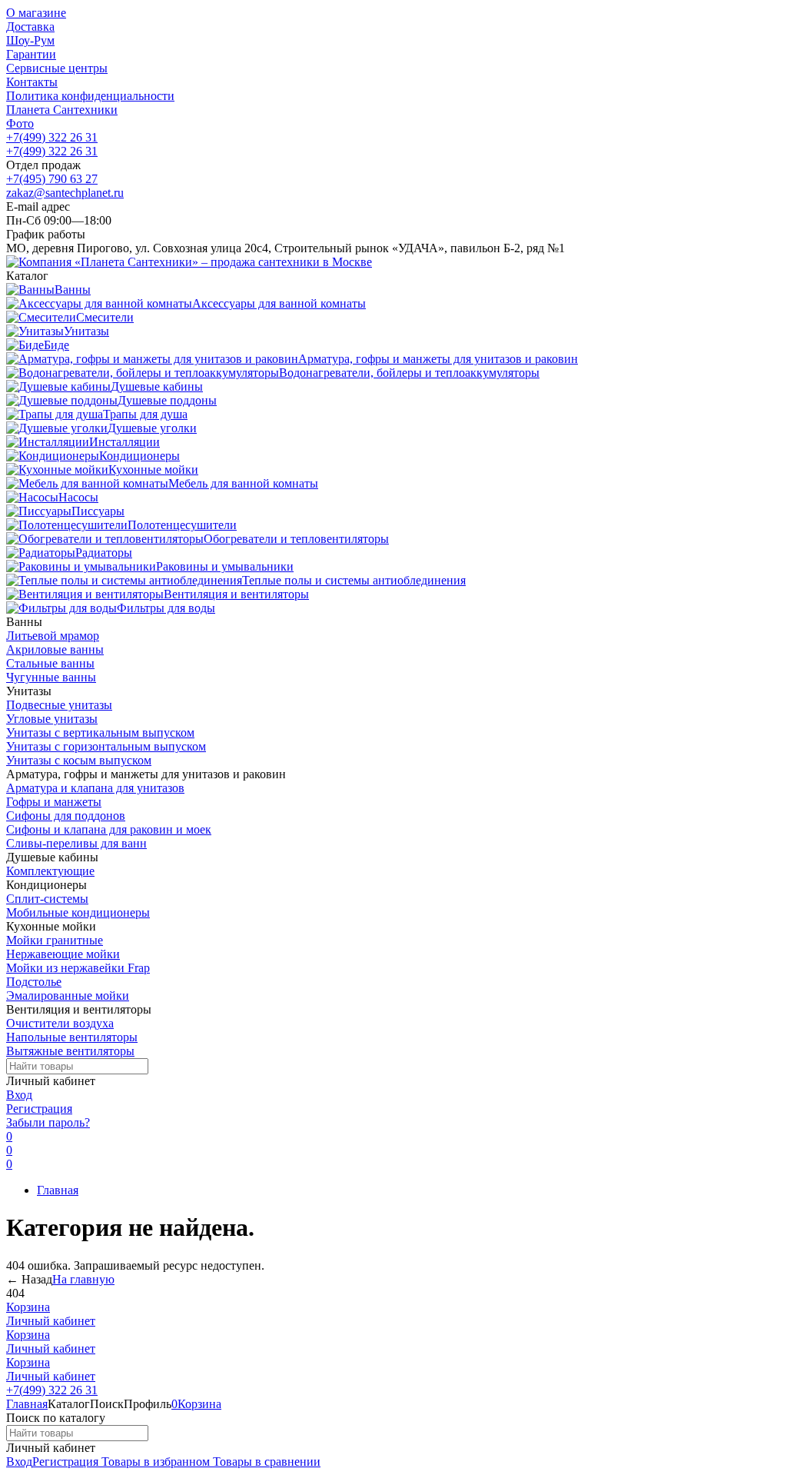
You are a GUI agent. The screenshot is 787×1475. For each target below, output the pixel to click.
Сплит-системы (47, 898)
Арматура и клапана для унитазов (95, 787)
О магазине (36, 12)
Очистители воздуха (60, 1023)
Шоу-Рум (30, 40)
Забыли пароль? (48, 1122)
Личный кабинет (50, 1320)
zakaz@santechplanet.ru (65, 192)
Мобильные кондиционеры (78, 912)
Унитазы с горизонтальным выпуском (106, 746)
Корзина (28, 1307)
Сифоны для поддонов (65, 815)
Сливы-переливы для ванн (76, 843)
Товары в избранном (154, 1461)
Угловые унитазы (52, 718)
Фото (20, 123)
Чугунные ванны (51, 677)
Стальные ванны (50, 663)
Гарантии (31, 54)
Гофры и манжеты (53, 801)
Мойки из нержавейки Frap (78, 967)
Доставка (30, 26)
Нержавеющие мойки (63, 954)
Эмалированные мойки (67, 995)
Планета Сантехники (62, 109)
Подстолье (33, 981)
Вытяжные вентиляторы (70, 1050)
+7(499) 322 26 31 (52, 137)
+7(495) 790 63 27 (52, 178)
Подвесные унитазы (59, 704)
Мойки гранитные (54, 940)
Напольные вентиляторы (72, 1037)
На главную (83, 1279)
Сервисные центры (57, 68)
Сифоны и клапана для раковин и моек (108, 829)
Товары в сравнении (265, 1461)
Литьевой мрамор (52, 635)
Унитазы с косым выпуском (78, 760)
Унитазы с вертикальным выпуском (100, 732)
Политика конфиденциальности (90, 95)
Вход (19, 1094)
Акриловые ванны (55, 649)
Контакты (32, 81)
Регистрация (39, 1108)
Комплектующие (50, 870)
